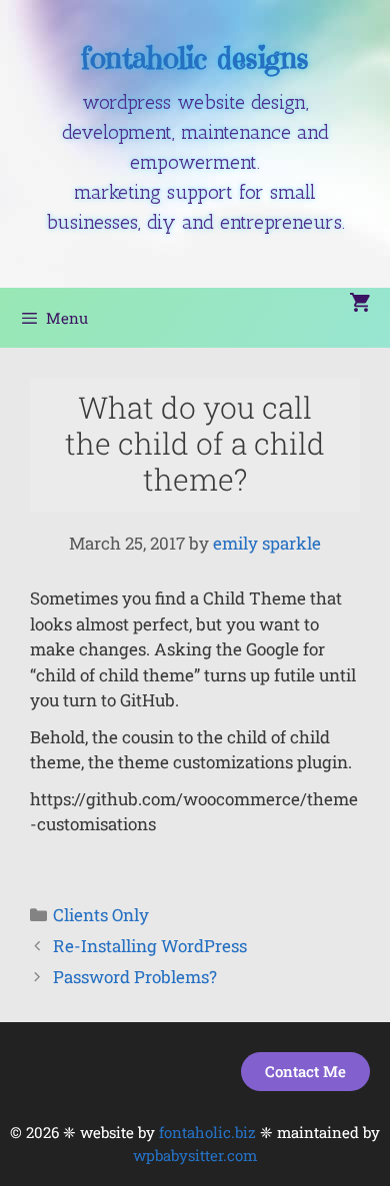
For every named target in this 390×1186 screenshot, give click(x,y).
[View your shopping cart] (359, 303)
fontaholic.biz (207, 1132)
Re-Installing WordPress (150, 945)
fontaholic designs (195, 57)
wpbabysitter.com (195, 1155)
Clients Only (101, 914)
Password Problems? (135, 976)
